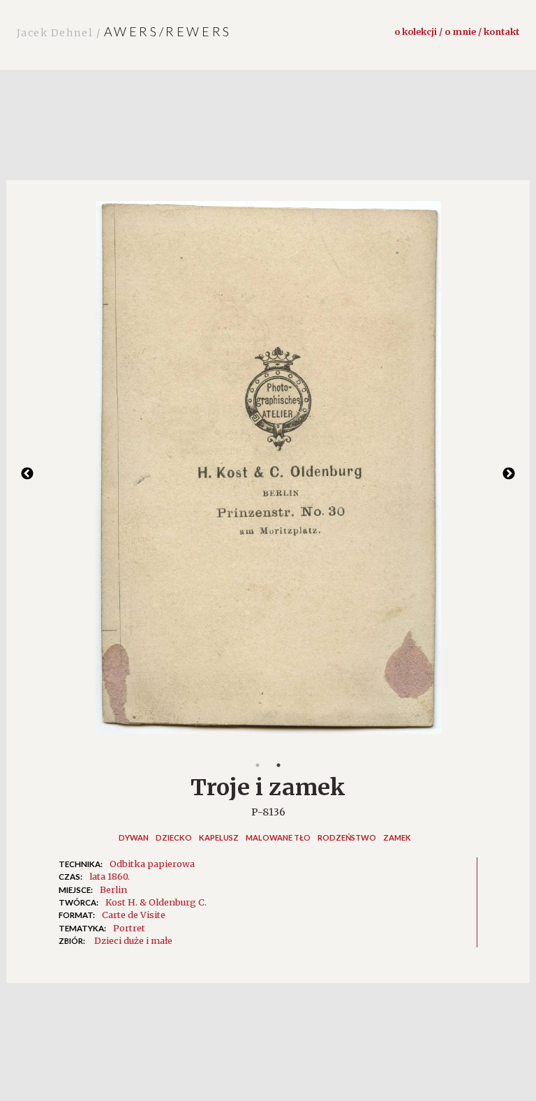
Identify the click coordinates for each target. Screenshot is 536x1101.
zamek (397, 837)
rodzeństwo (347, 837)
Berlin (113, 889)
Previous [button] (27, 474)
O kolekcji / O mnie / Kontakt (456, 31)
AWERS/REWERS (124, 31)
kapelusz (219, 837)
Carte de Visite (133, 914)
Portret (129, 927)
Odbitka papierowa (152, 863)
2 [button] (278, 765)
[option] (268, 474)
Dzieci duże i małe (133, 940)
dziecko (174, 837)
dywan (134, 837)
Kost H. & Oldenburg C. (156, 902)
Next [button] (509, 474)
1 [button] (258, 765)
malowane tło (278, 837)
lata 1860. (109, 876)
